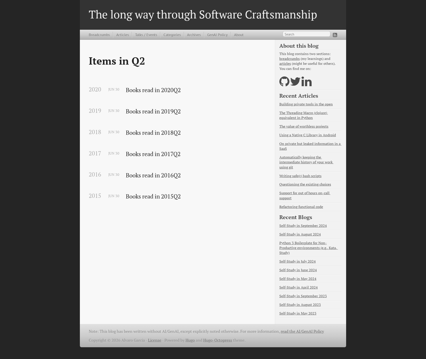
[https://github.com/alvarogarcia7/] (284, 84)
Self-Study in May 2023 (297, 313)
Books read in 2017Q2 (153, 154)
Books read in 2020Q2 (153, 90)
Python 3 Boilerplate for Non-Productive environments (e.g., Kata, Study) (308, 248)
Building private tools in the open (306, 104)
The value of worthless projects (303, 126)
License (154, 340)
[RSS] (335, 35)
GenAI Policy (217, 34)
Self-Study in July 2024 (297, 261)
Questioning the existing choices (305, 184)
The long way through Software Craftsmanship (203, 14)
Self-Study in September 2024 (303, 225)
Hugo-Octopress (217, 340)
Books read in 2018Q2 (153, 132)
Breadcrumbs (99, 34)
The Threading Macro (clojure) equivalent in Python (303, 115)
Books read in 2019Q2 (153, 111)
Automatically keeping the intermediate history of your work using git (306, 162)
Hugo (190, 340)
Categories (172, 34)
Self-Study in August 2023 (300, 304)
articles (285, 63)
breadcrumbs (289, 58)
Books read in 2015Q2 (153, 196)
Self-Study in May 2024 (297, 278)
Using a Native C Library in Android (307, 135)
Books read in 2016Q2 (153, 175)
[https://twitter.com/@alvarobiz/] (295, 84)
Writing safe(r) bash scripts (300, 176)
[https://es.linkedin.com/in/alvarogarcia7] (307, 84)
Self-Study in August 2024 (300, 234)
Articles (122, 34)
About (239, 34)
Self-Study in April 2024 (298, 287)
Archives (194, 34)
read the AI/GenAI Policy (302, 331)
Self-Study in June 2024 (298, 270)
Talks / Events (146, 34)
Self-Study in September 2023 (303, 296)
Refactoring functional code (301, 206)
